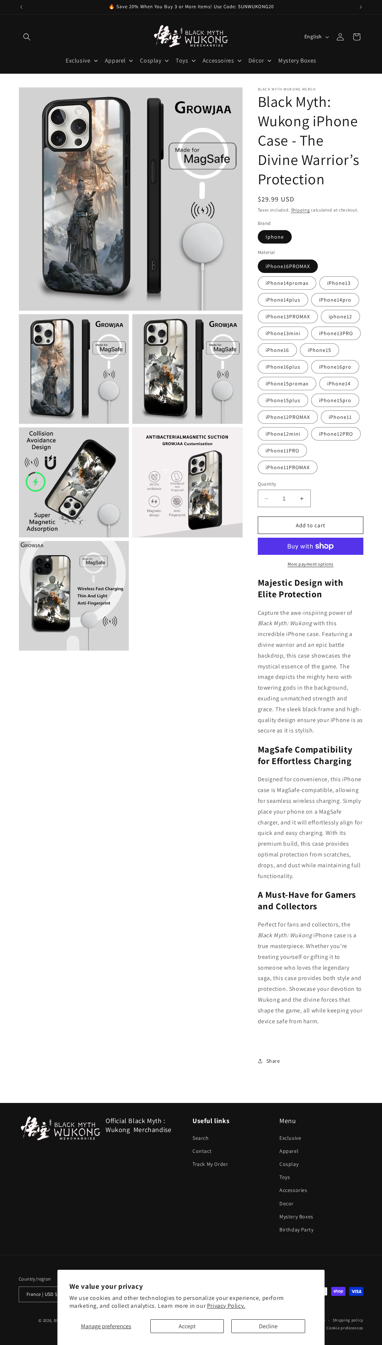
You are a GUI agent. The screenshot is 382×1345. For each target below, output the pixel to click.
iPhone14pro (335, 299)
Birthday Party (296, 1229)
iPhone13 (339, 283)
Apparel (288, 1151)
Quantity (267, 484)
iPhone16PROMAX (288, 266)
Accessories (293, 1190)
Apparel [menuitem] (115, 60)
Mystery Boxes (296, 1216)
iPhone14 (339, 383)
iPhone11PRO (282, 450)
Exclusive (290, 1138)
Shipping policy (348, 1320)
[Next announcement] (361, 7)
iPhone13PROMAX (288, 316)
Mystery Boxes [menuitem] (297, 60)
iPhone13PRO (336, 333)
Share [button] (273, 1061)
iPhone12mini (283, 433)
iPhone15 (319, 350)
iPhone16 (277, 350)
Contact (202, 1151)
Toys (284, 1177)
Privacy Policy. (226, 1306)
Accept (187, 1326)
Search (200, 1138)
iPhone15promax (287, 383)
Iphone (275, 236)
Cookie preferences (344, 1327)
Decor (286, 1203)
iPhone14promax (287, 283)
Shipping (300, 210)
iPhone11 (340, 417)
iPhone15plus (283, 400)
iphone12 (340, 316)
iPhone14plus (283, 299)
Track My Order (210, 1164)
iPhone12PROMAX (288, 417)
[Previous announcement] (21, 7)
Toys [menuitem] (182, 60)
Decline (268, 1326)
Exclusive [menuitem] (78, 60)
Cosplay (288, 1164)
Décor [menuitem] (256, 60)
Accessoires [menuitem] (218, 60)
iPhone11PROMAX (288, 467)
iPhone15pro (335, 400)
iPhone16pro (335, 366)
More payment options (311, 564)
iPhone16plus (283, 366)
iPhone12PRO (336, 433)
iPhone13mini (283, 333)
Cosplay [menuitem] (150, 60)
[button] (27, 37)
